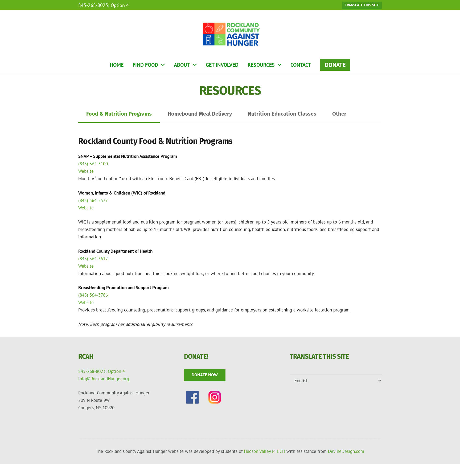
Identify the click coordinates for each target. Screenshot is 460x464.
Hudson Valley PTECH (264, 451)
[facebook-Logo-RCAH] (192, 397)
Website (86, 171)
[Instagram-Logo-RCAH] (214, 397)
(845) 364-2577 (93, 200)
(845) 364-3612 (93, 258)
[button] (163, 65)
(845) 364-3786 (93, 295)
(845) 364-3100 (93, 164)
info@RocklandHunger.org (103, 379)
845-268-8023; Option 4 (101, 371)
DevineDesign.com (346, 451)
